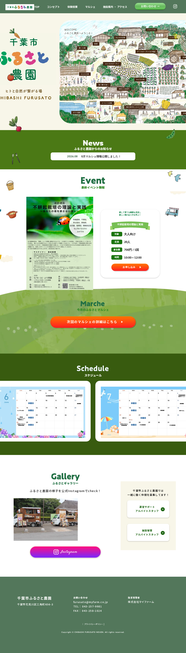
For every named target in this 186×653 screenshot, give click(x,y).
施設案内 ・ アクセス (115, 7)
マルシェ (90, 7)
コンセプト (53, 7)
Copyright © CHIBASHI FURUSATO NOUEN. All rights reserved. (93, 632)
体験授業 (72, 7)
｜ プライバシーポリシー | (93, 624)
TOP (36, 7)
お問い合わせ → (150, 6)
